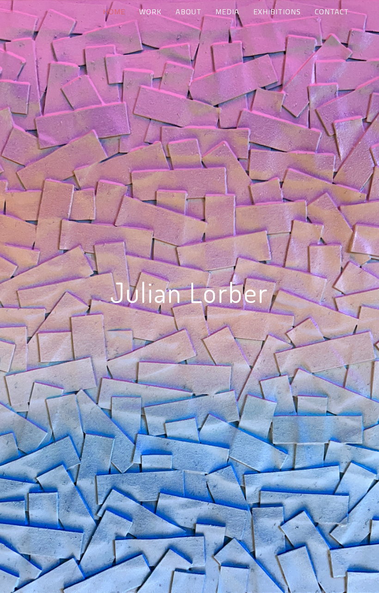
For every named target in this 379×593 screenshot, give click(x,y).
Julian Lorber (189, 291)
